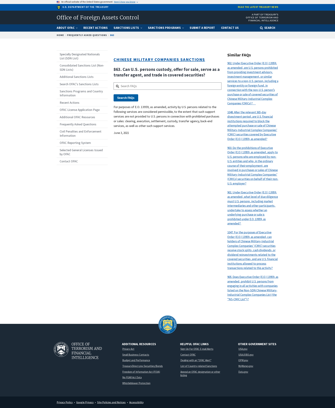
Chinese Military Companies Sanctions (159, 59)
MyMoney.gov (245, 366)
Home (60, 35)
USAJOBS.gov (246, 354)
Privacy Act (128, 349)
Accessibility (136, 402)
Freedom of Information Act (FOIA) (141, 371)
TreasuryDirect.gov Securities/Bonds (142, 366)
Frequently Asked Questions (87, 35)
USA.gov (242, 349)
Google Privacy (85, 402)
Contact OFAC (188, 354)
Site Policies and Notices (111, 402)
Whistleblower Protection (136, 383)
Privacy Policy (65, 402)
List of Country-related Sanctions (198, 366)
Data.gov (243, 371)
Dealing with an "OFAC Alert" (195, 360)
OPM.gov (243, 360)
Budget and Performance (136, 360)
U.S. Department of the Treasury (85, 7)
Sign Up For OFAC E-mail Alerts (196, 349)
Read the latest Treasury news (258, 7)
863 (112, 35)
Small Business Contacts (135, 354)
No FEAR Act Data (132, 377)
